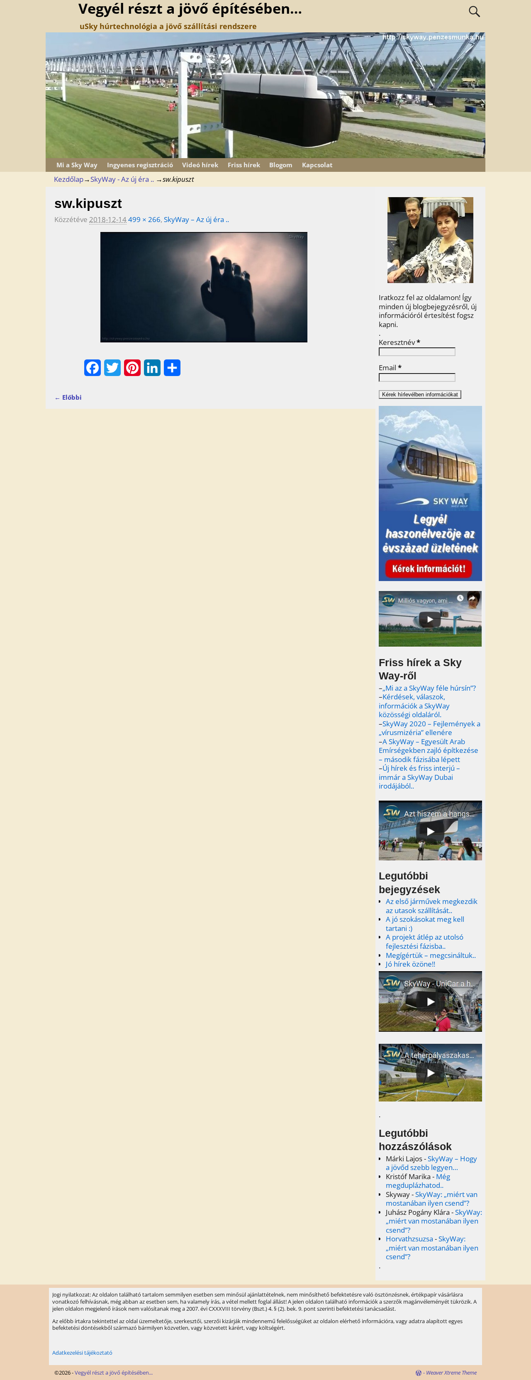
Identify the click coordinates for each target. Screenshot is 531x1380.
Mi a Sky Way (76, 165)
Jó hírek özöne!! (410, 964)
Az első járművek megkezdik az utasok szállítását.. (431, 905)
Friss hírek (244, 165)
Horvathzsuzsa (409, 1238)
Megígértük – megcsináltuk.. (431, 955)
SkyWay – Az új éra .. (196, 219)
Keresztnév (399, 342)
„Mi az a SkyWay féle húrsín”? (429, 688)
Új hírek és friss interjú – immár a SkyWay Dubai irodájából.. (419, 777)
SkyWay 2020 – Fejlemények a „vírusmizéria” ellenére (429, 728)
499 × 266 (144, 219)
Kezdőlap (68, 179)
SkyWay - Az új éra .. (122, 179)
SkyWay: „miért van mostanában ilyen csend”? (431, 1198)
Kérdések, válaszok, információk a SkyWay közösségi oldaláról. (414, 705)
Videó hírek (200, 165)
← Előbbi (68, 397)
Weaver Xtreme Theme (451, 1372)
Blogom (280, 165)
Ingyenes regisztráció (140, 165)
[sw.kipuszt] (203, 292)
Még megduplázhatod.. (418, 1181)
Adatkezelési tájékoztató (82, 1352)
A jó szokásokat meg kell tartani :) (425, 923)
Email (390, 367)
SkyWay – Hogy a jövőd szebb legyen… (431, 1163)
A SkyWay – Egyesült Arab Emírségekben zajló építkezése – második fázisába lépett (428, 750)
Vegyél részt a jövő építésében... (114, 1372)
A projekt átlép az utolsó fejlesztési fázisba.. (424, 941)
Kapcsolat (317, 165)
